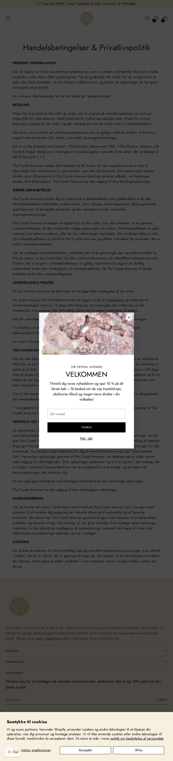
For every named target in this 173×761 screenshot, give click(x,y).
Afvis (138, 750)
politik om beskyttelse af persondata (137, 738)
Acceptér (85, 750)
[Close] (129, 317)
